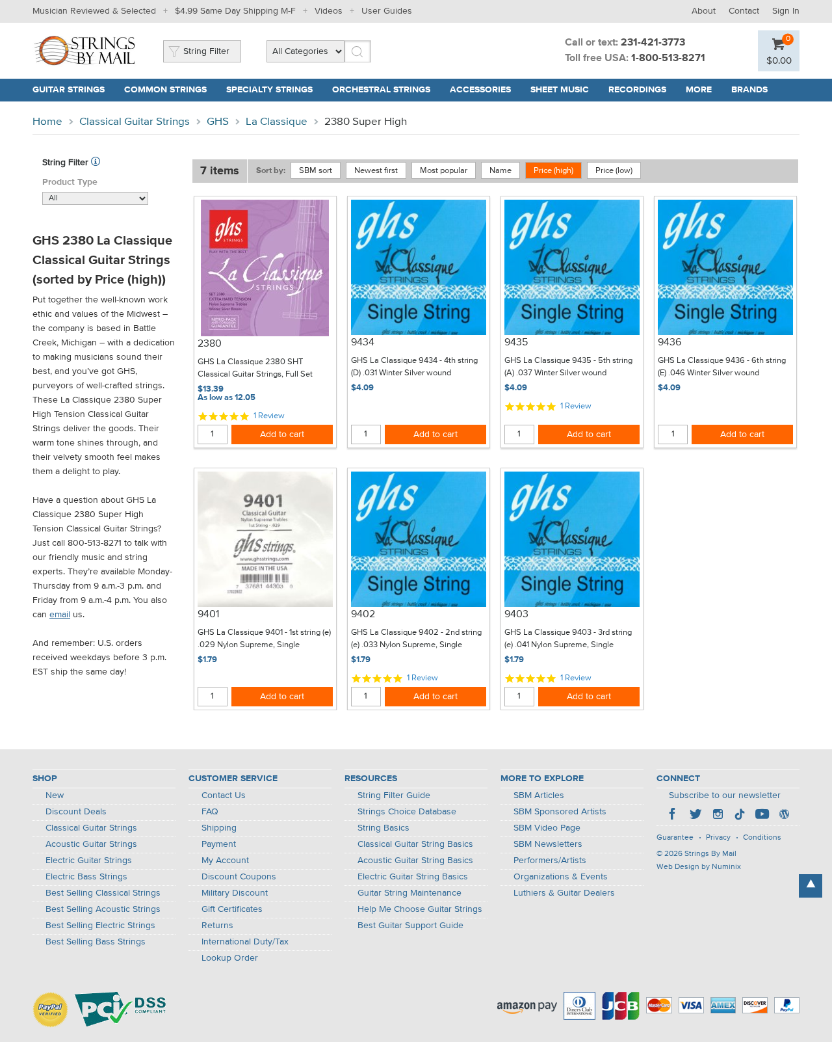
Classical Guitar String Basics (415, 844)
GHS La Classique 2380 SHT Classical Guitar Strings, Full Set (255, 368)
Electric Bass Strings (86, 876)
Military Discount (235, 893)
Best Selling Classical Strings (103, 893)
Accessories (480, 89)
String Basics (384, 828)
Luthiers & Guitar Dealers (564, 893)
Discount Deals (76, 811)
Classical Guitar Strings (134, 121)
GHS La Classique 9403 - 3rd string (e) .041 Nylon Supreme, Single (568, 639)
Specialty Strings (269, 89)
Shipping (219, 828)
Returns (217, 925)
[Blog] (784, 815)
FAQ (210, 811)
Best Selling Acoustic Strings (103, 909)
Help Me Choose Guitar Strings (420, 909)
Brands (749, 89)
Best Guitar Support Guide (410, 925)
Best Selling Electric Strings (100, 925)
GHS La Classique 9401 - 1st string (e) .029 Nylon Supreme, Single (264, 639)
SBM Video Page (547, 828)
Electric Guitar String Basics (413, 876)
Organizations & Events (561, 876)
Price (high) (553, 171)
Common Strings (165, 89)
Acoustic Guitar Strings (91, 844)
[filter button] (95, 162)
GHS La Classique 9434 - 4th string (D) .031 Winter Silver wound (414, 367)
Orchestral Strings (381, 89)
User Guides (386, 11)
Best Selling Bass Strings (96, 941)
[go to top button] (810, 886)
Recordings (637, 89)
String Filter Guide (394, 795)
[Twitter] (695, 815)
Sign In (786, 11)
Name (500, 171)
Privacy (718, 838)
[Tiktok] (739, 815)
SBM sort (315, 171)
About (704, 11)
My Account (225, 860)
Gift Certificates (232, 909)
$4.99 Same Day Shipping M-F (235, 11)
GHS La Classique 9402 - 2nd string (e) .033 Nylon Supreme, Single (416, 639)
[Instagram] (717, 815)
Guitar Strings (68, 89)
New (55, 795)
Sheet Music (559, 89)
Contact (744, 11)
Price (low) (613, 171)
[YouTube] (762, 815)
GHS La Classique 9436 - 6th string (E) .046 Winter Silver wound (722, 367)
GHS (218, 121)
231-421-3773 (653, 43)
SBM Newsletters (548, 844)
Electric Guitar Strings (89, 860)
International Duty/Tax (245, 941)
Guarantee (675, 838)
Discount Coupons (239, 876)
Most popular (443, 171)
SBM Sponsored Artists (560, 811)
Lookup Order (230, 958)
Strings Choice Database (407, 811)
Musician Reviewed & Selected (94, 11)
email (59, 614)
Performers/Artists (550, 860)
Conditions (762, 838)
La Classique (276, 121)
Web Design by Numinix (698, 867)
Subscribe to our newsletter (725, 795)
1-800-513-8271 (668, 58)
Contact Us (224, 795)
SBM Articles (539, 795)
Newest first (376, 171)
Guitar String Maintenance (410, 893)
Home (47, 121)
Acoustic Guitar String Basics (415, 860)
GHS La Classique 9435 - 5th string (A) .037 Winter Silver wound (568, 367)
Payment (219, 844)
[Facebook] (673, 815)
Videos (329, 11)
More (699, 89)
